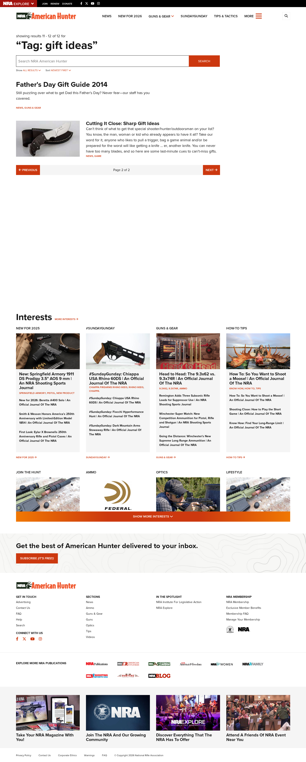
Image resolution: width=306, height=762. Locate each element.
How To (250, 388)
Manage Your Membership (243, 619)
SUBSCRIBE (37, 558)
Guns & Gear (159, 16)
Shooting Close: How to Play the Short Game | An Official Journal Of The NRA (255, 411)
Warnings (89, 755)
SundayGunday (194, 16)
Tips (258, 388)
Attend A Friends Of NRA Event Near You (256, 737)
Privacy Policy (23, 755)
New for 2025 (25, 457)
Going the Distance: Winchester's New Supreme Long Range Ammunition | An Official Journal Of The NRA (185, 440)
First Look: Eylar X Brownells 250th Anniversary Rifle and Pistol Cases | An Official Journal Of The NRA (45, 436)
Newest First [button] (59, 70)
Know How (236, 388)
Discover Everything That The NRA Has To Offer (184, 737)
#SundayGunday (100, 328)
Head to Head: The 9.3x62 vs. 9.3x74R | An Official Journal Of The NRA (187, 378)
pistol (51, 393)
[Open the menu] (259, 15)
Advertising (23, 602)
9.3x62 (163, 388)
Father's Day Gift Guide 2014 (61, 84)
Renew (55, 4)
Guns (89, 619)
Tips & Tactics (226, 16)
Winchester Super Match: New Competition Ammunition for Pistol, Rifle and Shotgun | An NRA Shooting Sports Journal (186, 420)
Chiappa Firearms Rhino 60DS (108, 387)
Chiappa (94, 391)
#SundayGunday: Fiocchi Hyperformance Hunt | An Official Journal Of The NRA (116, 414)
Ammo (183, 388)
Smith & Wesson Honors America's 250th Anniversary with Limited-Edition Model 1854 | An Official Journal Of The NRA (46, 418)
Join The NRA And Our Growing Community (116, 737)
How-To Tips (236, 328)
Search (204, 61)
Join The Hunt (28, 472)
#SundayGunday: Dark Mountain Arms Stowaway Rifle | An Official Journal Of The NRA (115, 430)
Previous (29, 170)
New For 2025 (28, 328)
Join (45, 4)
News (107, 16)
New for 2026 (130, 16)
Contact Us (23, 608)
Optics (162, 472)
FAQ (18, 614)
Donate (67, 4)
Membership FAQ (237, 614)
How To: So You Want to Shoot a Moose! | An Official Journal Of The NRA (257, 378)
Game (97, 156)
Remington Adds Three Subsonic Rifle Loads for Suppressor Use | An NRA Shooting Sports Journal (184, 400)
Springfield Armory (32, 393)
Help (19, 619)
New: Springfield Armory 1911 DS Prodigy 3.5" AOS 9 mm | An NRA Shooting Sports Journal (46, 381)
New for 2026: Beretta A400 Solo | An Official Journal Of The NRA (44, 402)
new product (65, 393)
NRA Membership (237, 602)
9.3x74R (173, 388)
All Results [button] (30, 70)
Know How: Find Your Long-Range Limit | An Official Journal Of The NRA (256, 425)
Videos (90, 637)
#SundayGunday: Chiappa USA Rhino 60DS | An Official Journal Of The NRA (116, 378)
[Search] (286, 16)
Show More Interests (175, 516)
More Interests (65, 319)
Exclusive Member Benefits (243, 608)
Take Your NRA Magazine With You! (45, 737)
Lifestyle (234, 472)
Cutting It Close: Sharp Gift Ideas (122, 123)
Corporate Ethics (67, 755)
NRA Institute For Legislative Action (179, 602)
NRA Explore (164, 608)
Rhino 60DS (136, 387)
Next (213, 170)
